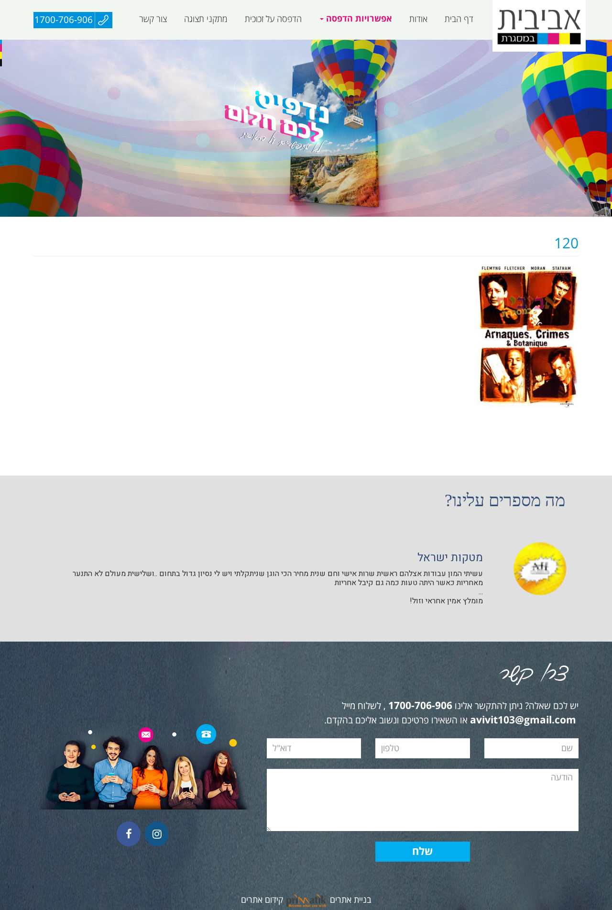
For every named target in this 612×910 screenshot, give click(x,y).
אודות (418, 19)
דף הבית (459, 19)
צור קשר (153, 19)
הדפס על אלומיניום (464, 45)
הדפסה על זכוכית (273, 19)
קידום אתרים (262, 900)
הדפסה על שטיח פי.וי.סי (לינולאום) (316, 45)
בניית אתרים (351, 900)
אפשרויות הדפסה (358, 18)
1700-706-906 (63, 20)
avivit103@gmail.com (523, 720)
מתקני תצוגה (206, 19)
